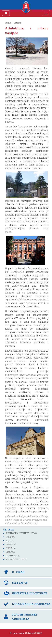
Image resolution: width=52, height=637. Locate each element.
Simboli (10, 552)
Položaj (10, 537)
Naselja (11, 548)
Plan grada (12, 555)
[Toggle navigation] (46, 13)
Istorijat (11, 544)
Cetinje (17, 22)
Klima (9, 540)
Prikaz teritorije (16, 559)
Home (7, 22)
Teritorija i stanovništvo (21, 533)
